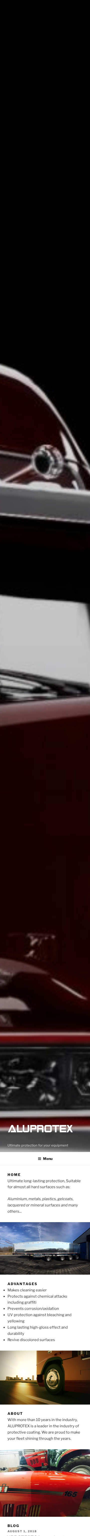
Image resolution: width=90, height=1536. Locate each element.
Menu (47, 1158)
